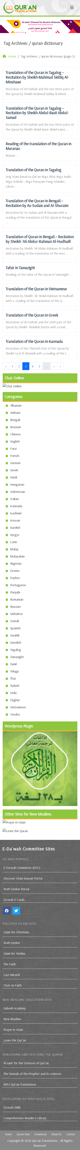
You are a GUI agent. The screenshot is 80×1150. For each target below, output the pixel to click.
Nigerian (16, 563)
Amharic (15, 412)
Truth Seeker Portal (16, 889)
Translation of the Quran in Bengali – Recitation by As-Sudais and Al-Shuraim (37, 203)
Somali (14, 621)
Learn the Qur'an (14, 1040)
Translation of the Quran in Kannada (34, 341)
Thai (13, 678)
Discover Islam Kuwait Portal (22, 878)
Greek (14, 470)
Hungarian (17, 484)
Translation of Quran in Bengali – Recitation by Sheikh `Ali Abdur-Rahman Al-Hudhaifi (40, 239)
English (15, 441)
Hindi (13, 477)
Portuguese (18, 585)
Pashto (15, 578)
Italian (14, 499)
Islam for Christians (16, 932)
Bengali (15, 420)
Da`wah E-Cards (14, 900)
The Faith (9, 964)
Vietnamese (18, 707)
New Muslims (12, 1019)
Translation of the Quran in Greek (32, 315)
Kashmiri (16, 513)
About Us (56, 1134)
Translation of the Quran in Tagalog (33, 169)
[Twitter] (16, 911)
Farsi (13, 448)
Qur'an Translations (45, 1141)
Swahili (14, 635)
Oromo (14, 571)
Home (8, 1134)
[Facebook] (7, 911)
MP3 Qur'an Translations (19, 1084)
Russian (15, 606)
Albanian (16, 405)
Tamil (13, 664)
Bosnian (15, 427)
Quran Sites (23, 1134)
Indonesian (17, 492)
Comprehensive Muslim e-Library (25, 1118)
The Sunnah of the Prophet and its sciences (32, 1074)
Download (40, 1134)
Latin (13, 542)
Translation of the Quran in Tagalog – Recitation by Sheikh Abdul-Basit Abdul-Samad (37, 113)
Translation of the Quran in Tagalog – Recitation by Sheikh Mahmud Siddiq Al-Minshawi (37, 77)
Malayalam (17, 556)
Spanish (15, 628)
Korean (15, 520)
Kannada (16, 506)
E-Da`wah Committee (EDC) (21, 868)
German (15, 463)
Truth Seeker (11, 943)
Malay (14, 549)
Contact (70, 1134)
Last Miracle (11, 975)
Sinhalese (16, 614)
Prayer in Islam (13, 1029)
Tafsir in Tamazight (20, 267)
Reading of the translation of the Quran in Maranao (38, 146)
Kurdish (15, 527)
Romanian (16, 599)
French (14, 456)
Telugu (14, 671)
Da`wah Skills (12, 1107)
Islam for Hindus (14, 953)
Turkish (14, 685)
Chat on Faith (12, 985)
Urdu (13, 693)
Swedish (15, 642)
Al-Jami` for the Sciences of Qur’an (26, 1063)
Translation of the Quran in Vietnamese (36, 288)
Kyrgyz (14, 535)
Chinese (15, 434)
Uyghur (15, 700)
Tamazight (17, 657)
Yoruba (15, 714)
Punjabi (15, 592)
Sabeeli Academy (14, 1008)
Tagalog (15, 650)
